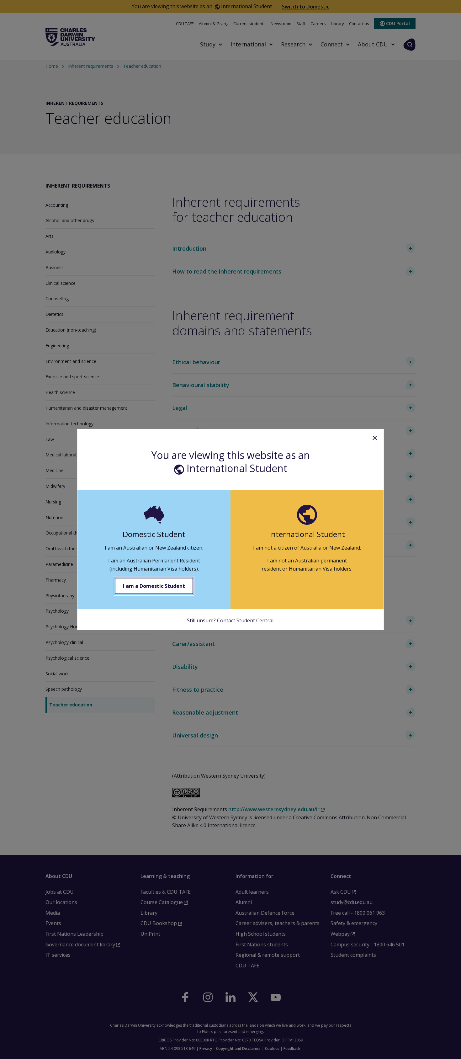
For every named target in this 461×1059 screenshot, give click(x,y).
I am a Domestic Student (154, 586)
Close (374, 438)
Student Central (254, 620)
